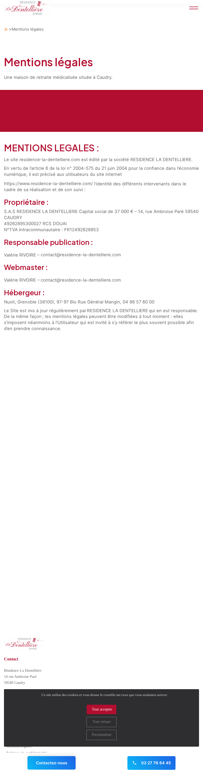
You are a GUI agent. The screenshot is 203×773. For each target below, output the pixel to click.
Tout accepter (102, 709)
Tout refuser (102, 722)
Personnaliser (102, 735)
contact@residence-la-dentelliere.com (81, 254)
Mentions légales (28, 29)
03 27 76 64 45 (155, 762)
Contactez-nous (51, 762)
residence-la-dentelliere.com (49, 159)
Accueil (6, 29)
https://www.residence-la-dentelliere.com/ (48, 183)
